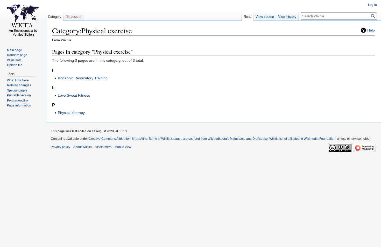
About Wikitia (82, 147)
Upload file (14, 65)
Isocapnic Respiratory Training (83, 78)
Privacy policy (60, 147)
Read (247, 17)
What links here (18, 80)
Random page (17, 55)
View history (287, 17)
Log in (372, 5)
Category (54, 17)
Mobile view (123, 147)
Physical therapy (71, 113)
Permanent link (17, 100)
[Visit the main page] (23, 20)
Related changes (19, 85)
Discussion (74, 17)
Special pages (17, 90)
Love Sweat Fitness (74, 95)
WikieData (14, 60)
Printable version (19, 95)
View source (265, 17)
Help (371, 30)
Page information (19, 105)
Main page (14, 50)
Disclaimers (103, 147)
